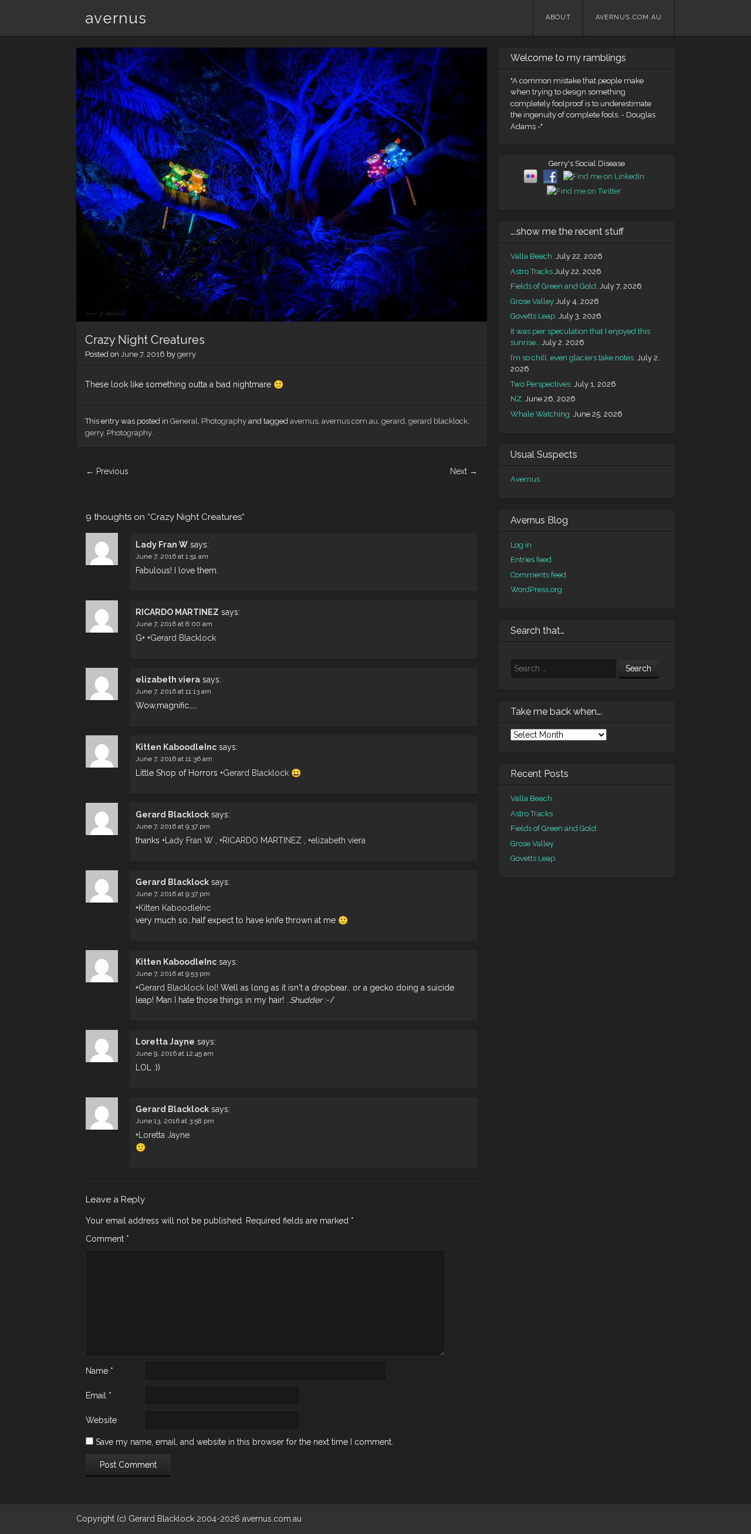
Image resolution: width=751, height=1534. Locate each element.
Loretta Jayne (165, 1041)
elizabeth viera (168, 679)
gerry (186, 354)
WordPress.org (536, 589)
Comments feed (538, 574)
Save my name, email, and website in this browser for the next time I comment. (244, 1442)
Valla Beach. (532, 256)
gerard (393, 421)
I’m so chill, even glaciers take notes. (572, 357)
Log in (521, 544)
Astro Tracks (531, 271)
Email (98, 1395)
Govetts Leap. (533, 316)
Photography (223, 421)
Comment (107, 1239)
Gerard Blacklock (183, 638)
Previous (107, 471)
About (558, 17)
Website (101, 1420)
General (184, 421)
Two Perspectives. (541, 384)
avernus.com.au (629, 17)
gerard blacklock (438, 421)
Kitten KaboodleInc (176, 747)
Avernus (525, 479)
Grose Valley (532, 301)
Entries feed (531, 559)
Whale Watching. (540, 414)
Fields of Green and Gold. (554, 286)
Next (464, 471)
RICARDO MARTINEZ (177, 612)
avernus (116, 18)
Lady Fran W (162, 544)
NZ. (516, 398)
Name (99, 1371)
